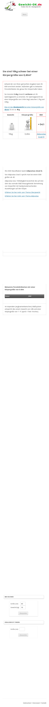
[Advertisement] (24, 43)
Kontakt (43, 703)
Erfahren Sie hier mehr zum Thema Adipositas (22, 196)
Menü (24, 14)
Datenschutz (27, 703)
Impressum (36, 703)
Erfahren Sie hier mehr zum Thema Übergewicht (22, 192)
